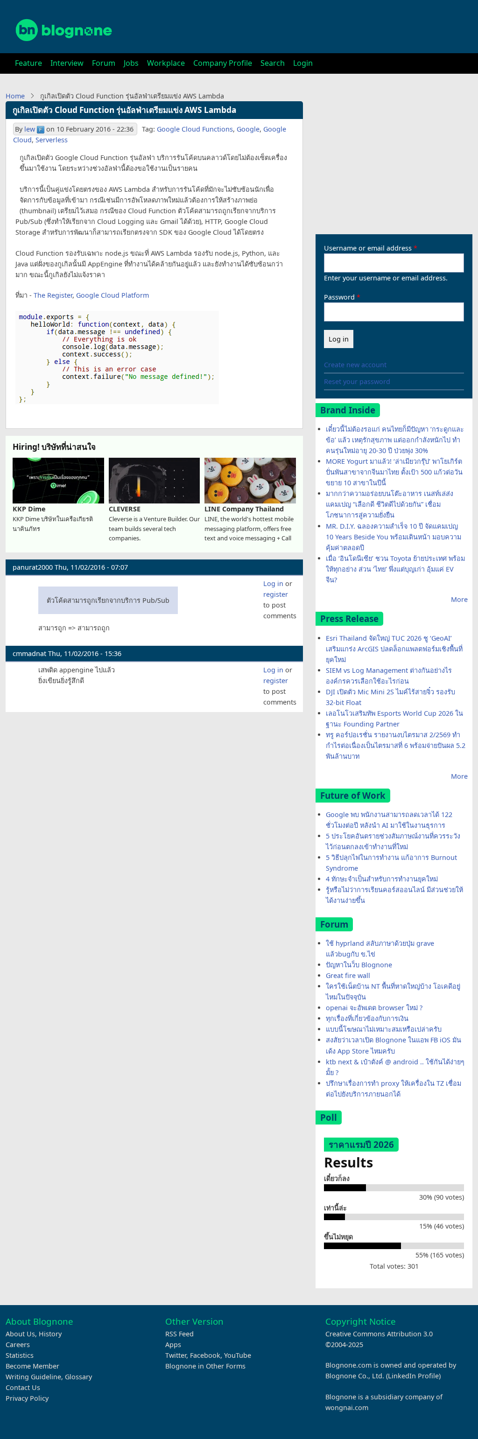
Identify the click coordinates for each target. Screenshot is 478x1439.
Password (339, 297)
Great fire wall (348, 975)
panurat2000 (33, 567)
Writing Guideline (33, 1376)
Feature (28, 63)
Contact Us (23, 1387)
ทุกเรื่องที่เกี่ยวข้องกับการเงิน (367, 1018)
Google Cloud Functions (195, 129)
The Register (53, 295)
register (275, 594)
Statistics (20, 1355)
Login (303, 63)
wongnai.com (346, 1407)
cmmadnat (29, 653)
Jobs (131, 63)
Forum (103, 63)
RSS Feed (179, 1333)
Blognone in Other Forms (205, 1366)
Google (248, 129)
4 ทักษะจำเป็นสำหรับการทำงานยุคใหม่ (382, 878)
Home (15, 95)
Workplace (166, 63)
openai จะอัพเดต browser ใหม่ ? (374, 1007)
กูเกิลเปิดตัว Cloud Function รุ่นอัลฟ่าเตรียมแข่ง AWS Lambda (124, 110)
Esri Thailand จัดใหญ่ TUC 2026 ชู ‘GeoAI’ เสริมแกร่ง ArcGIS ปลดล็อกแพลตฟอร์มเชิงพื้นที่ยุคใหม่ (394, 649)
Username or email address (368, 248)
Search (272, 63)
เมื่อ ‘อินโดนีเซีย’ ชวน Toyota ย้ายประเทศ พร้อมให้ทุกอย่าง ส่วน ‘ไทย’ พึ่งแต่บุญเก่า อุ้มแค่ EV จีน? (395, 569)
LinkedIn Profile (413, 1375)
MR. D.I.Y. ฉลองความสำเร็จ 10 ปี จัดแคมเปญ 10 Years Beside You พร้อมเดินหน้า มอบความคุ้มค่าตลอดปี (393, 537)
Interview (67, 63)
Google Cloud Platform (112, 295)
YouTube (237, 1355)
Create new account (355, 364)
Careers (18, 1344)
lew (29, 129)
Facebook (205, 1355)
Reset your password (357, 381)
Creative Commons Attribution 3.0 (379, 1333)
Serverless (51, 139)
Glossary (78, 1376)
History (50, 1333)
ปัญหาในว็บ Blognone (359, 964)
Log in (273, 583)
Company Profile (222, 63)
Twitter (175, 1355)
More (459, 599)
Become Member (32, 1366)
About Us (20, 1333)
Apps (173, 1344)
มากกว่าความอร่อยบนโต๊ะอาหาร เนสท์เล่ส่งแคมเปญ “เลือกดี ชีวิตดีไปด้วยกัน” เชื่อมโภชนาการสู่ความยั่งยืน (389, 504)
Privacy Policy (27, 1398)
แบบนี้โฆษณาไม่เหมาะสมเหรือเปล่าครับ (384, 1029)
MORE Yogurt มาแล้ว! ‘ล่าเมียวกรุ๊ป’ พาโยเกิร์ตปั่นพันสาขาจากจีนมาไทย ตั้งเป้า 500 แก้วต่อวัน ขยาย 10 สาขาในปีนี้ (394, 472)
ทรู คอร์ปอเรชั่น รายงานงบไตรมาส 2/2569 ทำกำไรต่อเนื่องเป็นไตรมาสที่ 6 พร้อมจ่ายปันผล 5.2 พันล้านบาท (395, 745)
